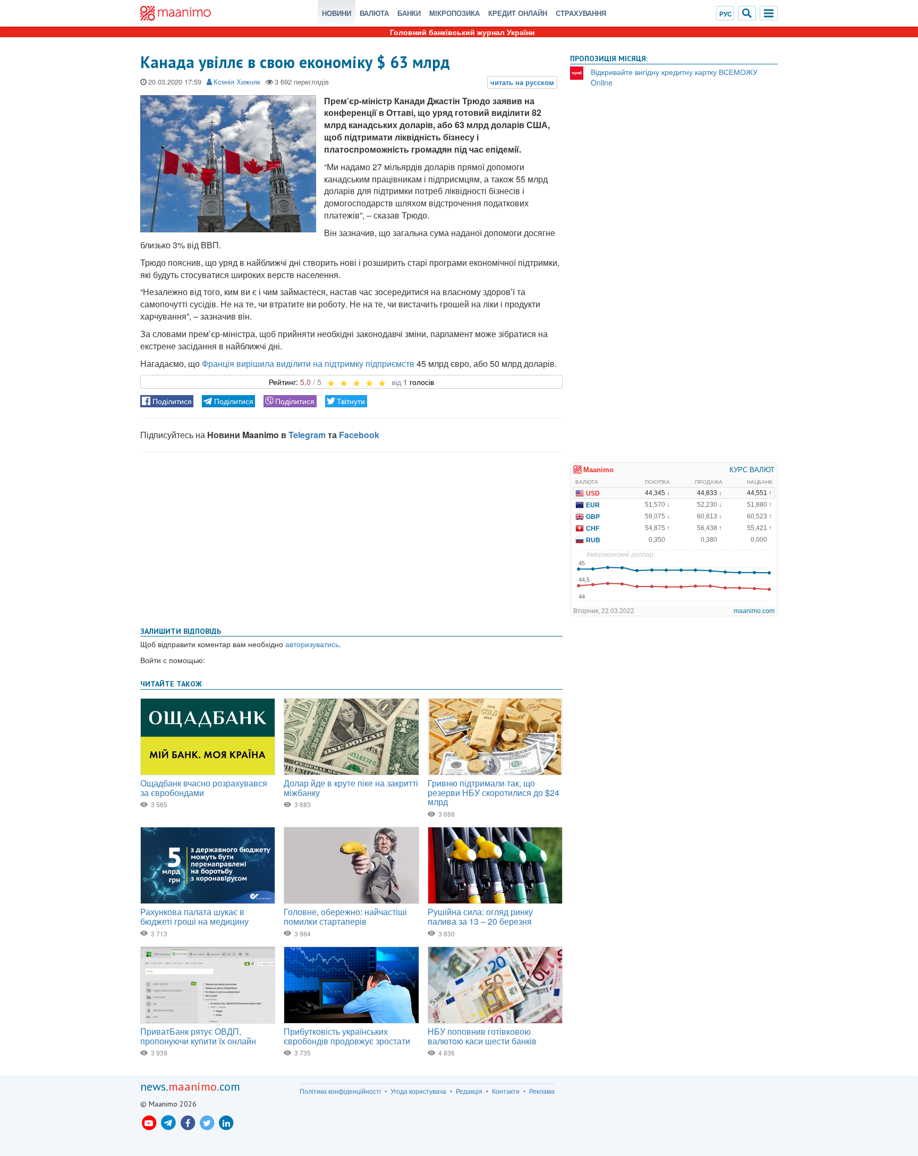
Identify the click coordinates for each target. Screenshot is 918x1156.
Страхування (581, 13)
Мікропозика (454, 13)
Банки (409, 13)
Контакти (506, 1091)
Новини (336, 13)
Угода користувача (418, 1091)
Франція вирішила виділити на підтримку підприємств (308, 363)
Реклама (542, 1091)
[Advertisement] (351, 537)
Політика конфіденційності (340, 1091)
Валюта (374, 13)
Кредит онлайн (517, 13)
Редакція (469, 1091)
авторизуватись (312, 644)
